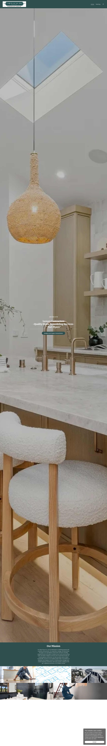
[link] (14, 4)
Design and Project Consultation (53, 333)
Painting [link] (98, 4)
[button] (103, 4)
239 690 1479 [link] (53, 317)
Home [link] (92, 4)
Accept (94, 742)
